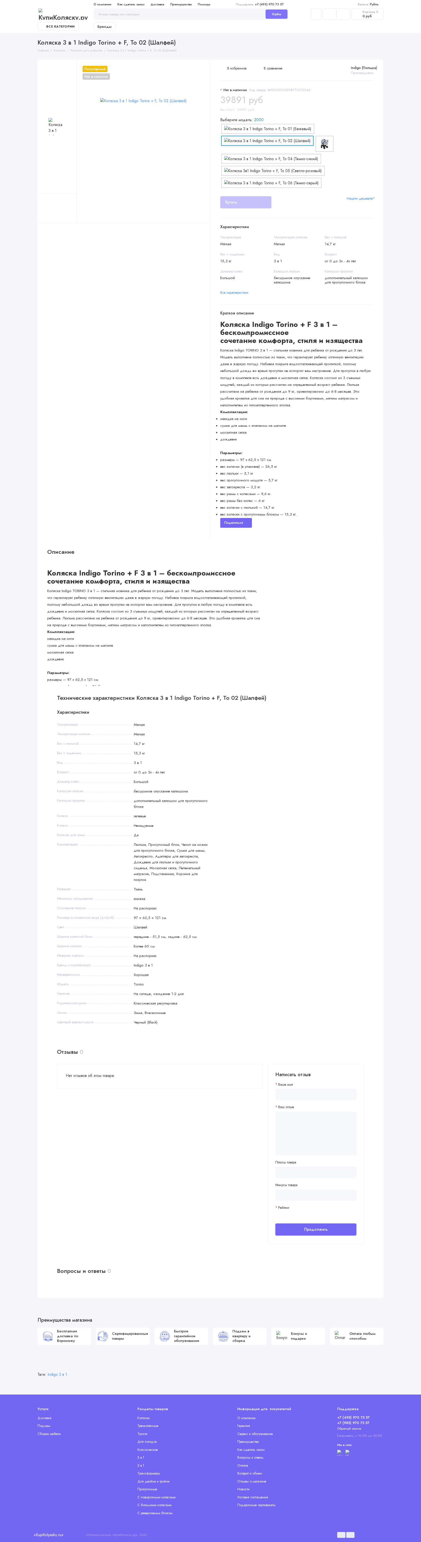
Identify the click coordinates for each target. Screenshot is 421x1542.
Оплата (242, 1465)
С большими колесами (154, 1505)
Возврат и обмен (249, 1473)
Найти (276, 14)
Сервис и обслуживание (255, 1433)
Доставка (157, 4)
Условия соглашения (252, 1497)
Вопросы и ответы (250, 1457)
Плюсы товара (285, 1162)
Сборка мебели (49, 1433)
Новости (243, 1489)
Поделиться (233, 522)
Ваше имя (285, 1085)
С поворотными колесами (156, 1497)
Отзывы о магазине (251, 1481)
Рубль (368, 4)
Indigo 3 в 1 (57, 1374)
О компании (102, 4)
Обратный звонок (349, 1428)
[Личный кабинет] (316, 14)
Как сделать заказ (130, 4)
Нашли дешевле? (361, 198)
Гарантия (243, 1425)
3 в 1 (140, 1457)
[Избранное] (343, 14)
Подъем (44, 1425)
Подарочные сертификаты (256, 1505)
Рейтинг (283, 1208)
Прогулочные (147, 1489)
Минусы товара (286, 1185)
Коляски (143, 1417)
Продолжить (316, 1229)
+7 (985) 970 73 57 (353, 1422)
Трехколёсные (147, 1425)
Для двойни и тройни (153, 1481)
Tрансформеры (148, 1473)
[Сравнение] (329, 14)
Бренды (104, 26)
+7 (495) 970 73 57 (260, 4)
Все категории (60, 26)
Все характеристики (234, 292)
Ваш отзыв (286, 1107)
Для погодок (147, 1441)
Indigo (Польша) (364, 67)
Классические (147, 1449)
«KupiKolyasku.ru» (48, 1535)
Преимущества (181, 4)
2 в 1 (140, 1465)
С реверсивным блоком (154, 1513)
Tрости (142, 1433)
